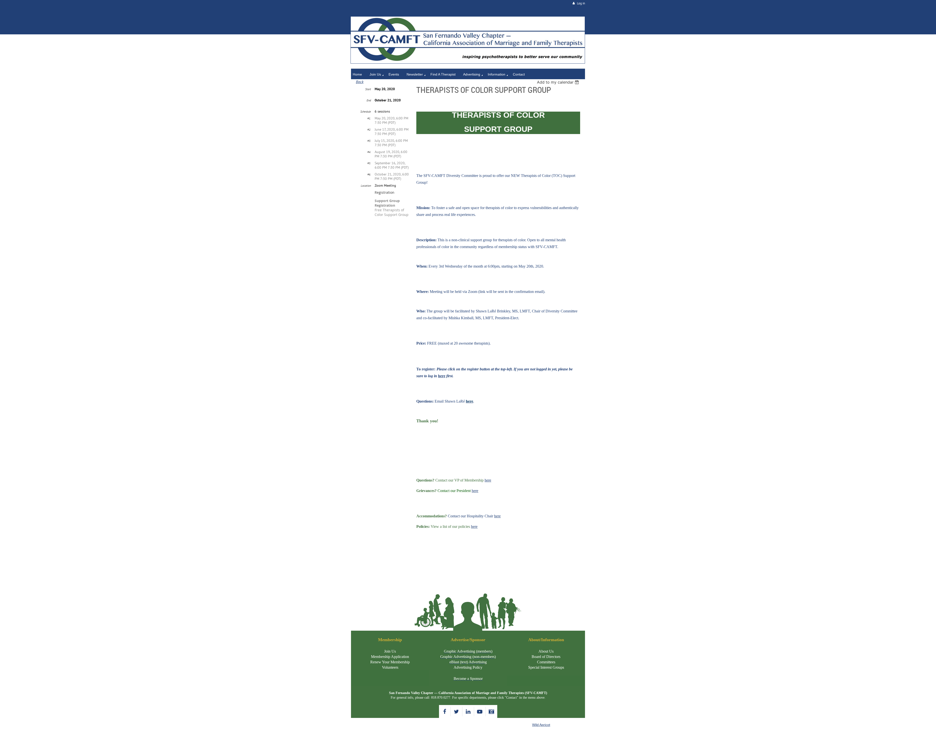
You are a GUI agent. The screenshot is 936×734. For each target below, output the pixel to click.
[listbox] (558, 82)
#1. (369, 118)
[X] (456, 711)
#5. (369, 163)
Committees (546, 662)
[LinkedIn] (468, 711)
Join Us (390, 651)
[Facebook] (444, 711)
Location (366, 185)
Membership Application (390, 657)
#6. (369, 174)
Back (359, 81)
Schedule (365, 111)
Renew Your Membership (390, 662)
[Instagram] (491, 711)
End (369, 100)
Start (368, 89)
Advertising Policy (468, 667)
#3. (369, 141)
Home (356, 14)
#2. (369, 129)
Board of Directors (546, 657)
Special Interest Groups (546, 667)
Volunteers (390, 667)
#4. (369, 152)
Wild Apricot (541, 725)
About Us (546, 651)
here (488, 480)
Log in (581, 3)
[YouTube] (480, 711)
